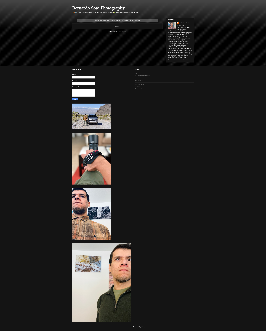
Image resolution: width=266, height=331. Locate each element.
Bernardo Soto (184, 23)
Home (117, 26)
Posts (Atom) (122, 31)
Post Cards (138, 73)
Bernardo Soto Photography (98, 7)
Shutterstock (138, 89)
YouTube (137, 87)
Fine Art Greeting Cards (142, 75)
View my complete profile (176, 60)
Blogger (144, 327)
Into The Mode (139, 84)
